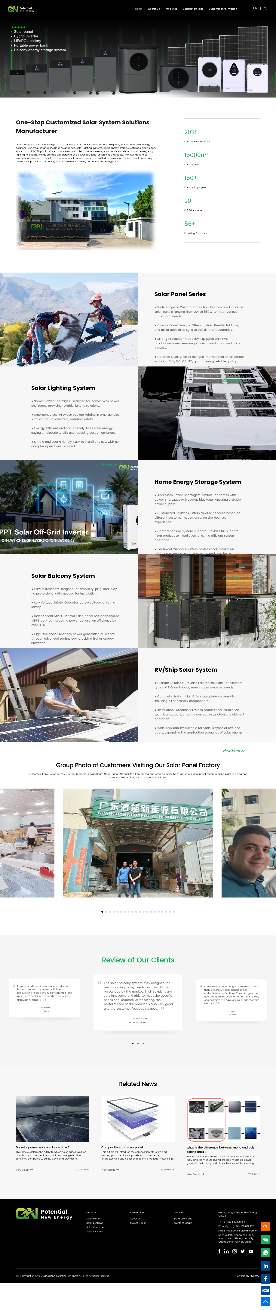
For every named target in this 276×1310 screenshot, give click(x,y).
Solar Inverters (94, 1231)
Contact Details (193, 8)
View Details (23, 1169)
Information (137, 1212)
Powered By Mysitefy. (248, 1276)
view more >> (110, 662)
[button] (102, 912)
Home (139, 8)
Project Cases (138, 1223)
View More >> (233, 380)
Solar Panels (93, 1218)
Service (178, 1212)
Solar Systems (94, 1223)
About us (154, 8)
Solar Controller (95, 1227)
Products (171, 8)
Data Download (183, 1218)
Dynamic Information (223, 8)
